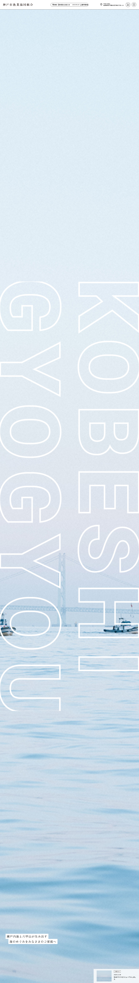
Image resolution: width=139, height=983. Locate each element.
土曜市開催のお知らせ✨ (66, 5)
